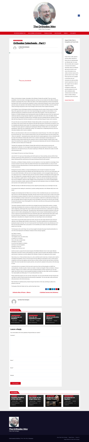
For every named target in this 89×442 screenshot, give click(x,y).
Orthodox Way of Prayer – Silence (21, 292)
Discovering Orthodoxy (35, 33)
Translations (48, 33)
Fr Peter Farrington (19, 33)
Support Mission (71, 437)
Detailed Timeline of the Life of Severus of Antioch (18, 399)
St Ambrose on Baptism (16, 317)
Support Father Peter (69, 100)
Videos (66, 33)
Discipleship (58, 33)
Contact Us (77, 437)
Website (12, 375)
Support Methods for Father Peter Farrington (71, 439)
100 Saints (73, 33)
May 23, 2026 (50, 401)
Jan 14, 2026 (68, 401)
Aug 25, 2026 (15, 401)
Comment (12, 335)
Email (11, 367)
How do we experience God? (35, 317)
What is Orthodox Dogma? (52, 317)
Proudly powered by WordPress (14, 438)
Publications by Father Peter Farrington (52, 399)
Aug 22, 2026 (32, 401)
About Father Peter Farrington (62, 437)
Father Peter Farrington (24, 46)
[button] (79, 33)
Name (12, 360)
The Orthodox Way (44, 26)
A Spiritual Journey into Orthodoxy (49, 292)
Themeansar (31, 438)
